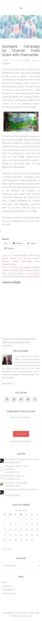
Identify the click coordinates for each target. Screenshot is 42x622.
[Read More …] (8, 383)
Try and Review (33, 273)
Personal (27, 258)
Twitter (11, 276)
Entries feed (7, 586)
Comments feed (8, 589)
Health (5, 258)
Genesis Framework (18, 616)
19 (5, 535)
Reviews (5, 261)
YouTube (13, 264)
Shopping (15, 261)
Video (37, 261)
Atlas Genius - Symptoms (14, 476)
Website (5, 264)
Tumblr (4, 276)
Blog (16, 267)
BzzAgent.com (8, 72)
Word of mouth (26, 276)
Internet (13, 258)
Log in (4, 582)
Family (30, 255)
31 (32, 540)
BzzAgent (36, 267)
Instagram (21, 273)
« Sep (4, 549)
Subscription (27, 261)
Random (36, 258)
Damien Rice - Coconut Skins (15, 482)
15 (21, 529)
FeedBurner (26, 441)
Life (20, 258)
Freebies (12, 273)
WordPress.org (8, 593)
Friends (36, 255)
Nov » (9, 549)
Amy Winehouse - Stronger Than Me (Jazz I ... (22, 459)
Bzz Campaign (25, 267)
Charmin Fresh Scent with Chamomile (17, 270)
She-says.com (23, 613)
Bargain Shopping (19, 255)
